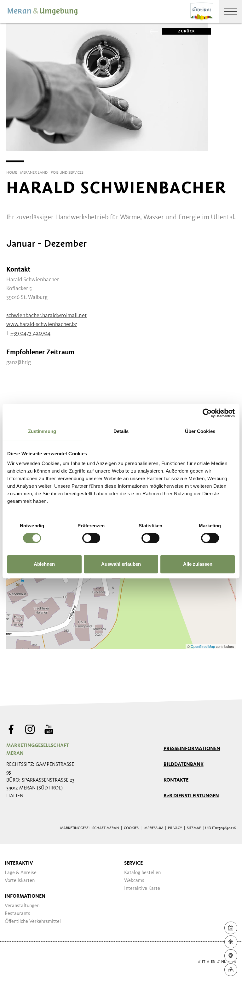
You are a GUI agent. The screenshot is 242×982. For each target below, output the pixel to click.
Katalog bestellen (142, 872)
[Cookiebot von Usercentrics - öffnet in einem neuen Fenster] (207, 413)
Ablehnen (44, 564)
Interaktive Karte (142, 888)
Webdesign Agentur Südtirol (14, 962)
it (203, 962)
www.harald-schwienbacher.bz (41, 324)
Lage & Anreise (21, 872)
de (194, 962)
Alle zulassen (197, 564)
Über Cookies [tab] (200, 431)
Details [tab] (121, 431)
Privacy (175, 828)
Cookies (131, 828)
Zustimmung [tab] (42, 431)
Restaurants (17, 913)
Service (133, 863)
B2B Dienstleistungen (191, 796)
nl (223, 962)
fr (234, 962)
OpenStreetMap (203, 646)
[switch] (91, 538)
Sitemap (194, 828)
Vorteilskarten (20, 880)
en (213, 962)
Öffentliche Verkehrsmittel (33, 921)
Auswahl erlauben (121, 564)
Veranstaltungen (22, 905)
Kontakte (176, 780)
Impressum (153, 828)
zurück (186, 31)
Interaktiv (19, 863)
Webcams (134, 880)
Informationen (25, 896)
